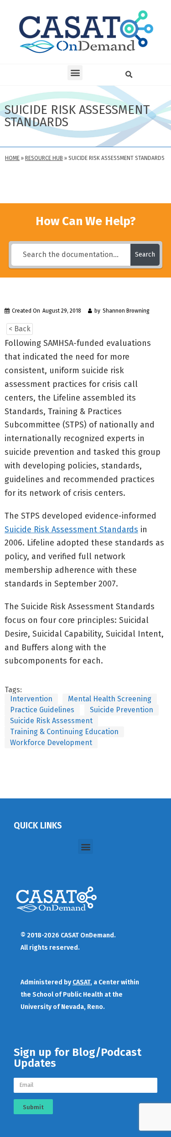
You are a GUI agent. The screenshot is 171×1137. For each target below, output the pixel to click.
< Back (20, 328)
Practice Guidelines (42, 709)
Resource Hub (44, 158)
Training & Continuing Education (64, 731)
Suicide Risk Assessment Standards (71, 530)
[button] (75, 72)
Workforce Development (51, 742)
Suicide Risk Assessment (51, 720)
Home (12, 158)
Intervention (31, 699)
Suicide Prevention (121, 709)
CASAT (81, 982)
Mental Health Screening (109, 699)
